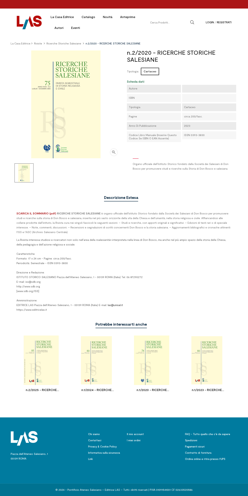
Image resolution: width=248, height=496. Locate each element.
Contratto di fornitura (198, 452)
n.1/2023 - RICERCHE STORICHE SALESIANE (206, 390)
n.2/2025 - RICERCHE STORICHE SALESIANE (41, 390)
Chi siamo (94, 434)
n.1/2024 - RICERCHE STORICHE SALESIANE (96, 390)
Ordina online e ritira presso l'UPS (205, 458)
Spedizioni (191, 440)
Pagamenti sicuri (195, 446)
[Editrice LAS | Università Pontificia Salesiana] (24, 438)
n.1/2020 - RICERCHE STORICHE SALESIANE (151, 390)
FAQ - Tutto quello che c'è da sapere (207, 434)
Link (90, 458)
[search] (192, 22)
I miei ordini (133, 440)
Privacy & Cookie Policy (102, 446)
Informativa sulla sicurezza (104, 452)
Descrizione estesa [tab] (121, 197)
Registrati (224, 22)
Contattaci (94, 440)
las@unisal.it (115, 305)
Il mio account (135, 434)
